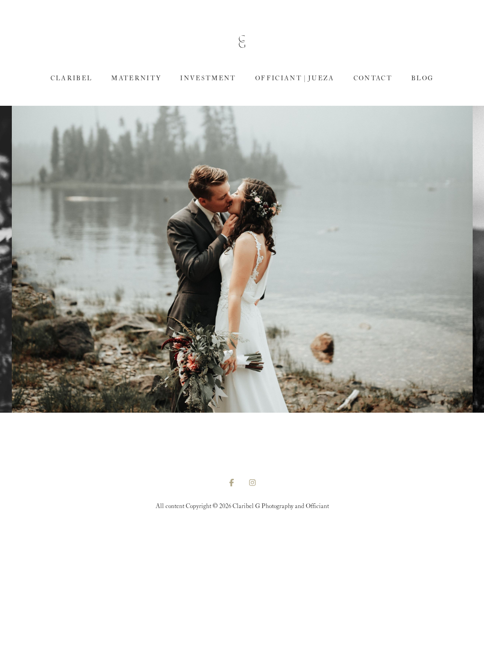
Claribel (72, 78)
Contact (373, 78)
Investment (208, 78)
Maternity (136, 78)
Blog (422, 78)
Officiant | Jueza (295, 78)
